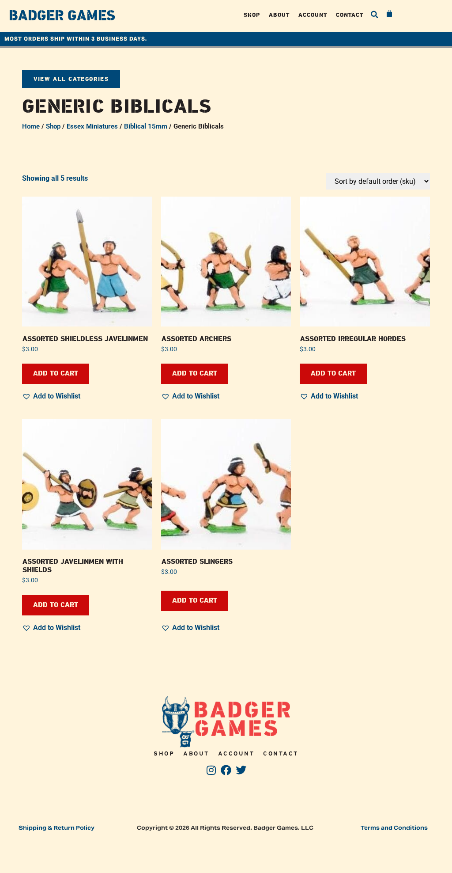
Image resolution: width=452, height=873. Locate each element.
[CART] (389, 14)
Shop (252, 15)
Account (312, 15)
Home (31, 126)
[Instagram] (211, 770)
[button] (374, 14)
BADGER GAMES (62, 16)
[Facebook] (226, 770)
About (279, 15)
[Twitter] (240, 770)
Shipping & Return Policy (56, 827)
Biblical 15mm (145, 126)
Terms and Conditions (394, 827)
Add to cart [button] (55, 373)
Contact (349, 15)
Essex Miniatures (92, 126)
